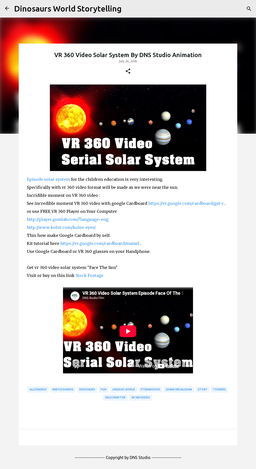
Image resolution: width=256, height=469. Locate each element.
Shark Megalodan (179, 389)
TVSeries (219, 389)
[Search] (249, 9)
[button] (128, 71)
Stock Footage (90, 275)
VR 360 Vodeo (140, 397)
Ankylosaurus (63, 389)
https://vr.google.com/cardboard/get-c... (187, 203)
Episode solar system (48, 179)
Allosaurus (38, 389)
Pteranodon (150, 389)
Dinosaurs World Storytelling (68, 8)
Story (202, 389)
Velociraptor (115, 397)
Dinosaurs (87, 389)
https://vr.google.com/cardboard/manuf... (101, 243)
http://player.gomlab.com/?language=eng (67, 219)
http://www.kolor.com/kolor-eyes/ (61, 227)
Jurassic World (123, 389)
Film (103, 389)
